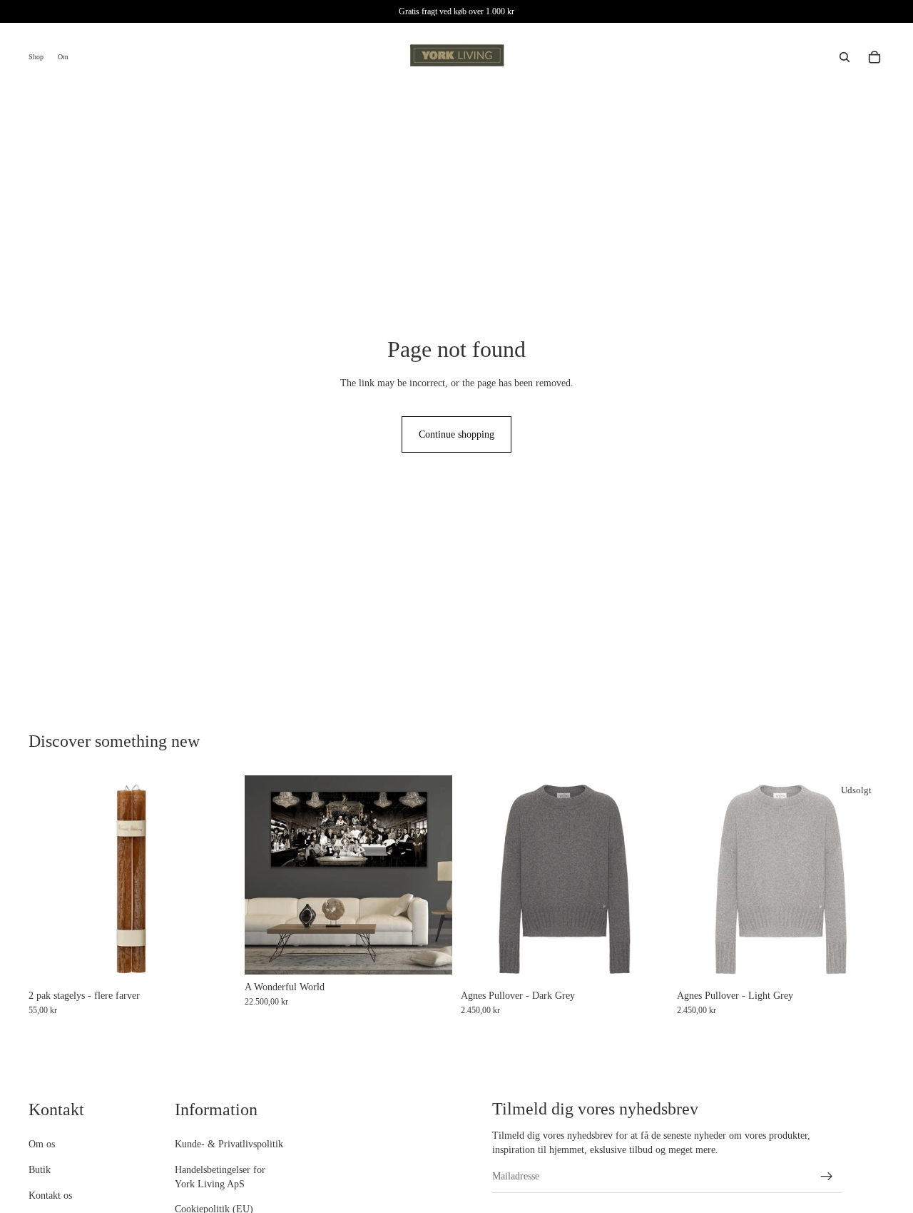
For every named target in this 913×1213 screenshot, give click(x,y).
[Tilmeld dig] (827, 1177)
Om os (42, 1144)
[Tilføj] (430, 952)
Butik (40, 1169)
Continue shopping (456, 434)
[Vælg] (214, 961)
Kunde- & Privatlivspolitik (229, 1144)
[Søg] (844, 57)
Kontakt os (50, 1194)
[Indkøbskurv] (874, 57)
